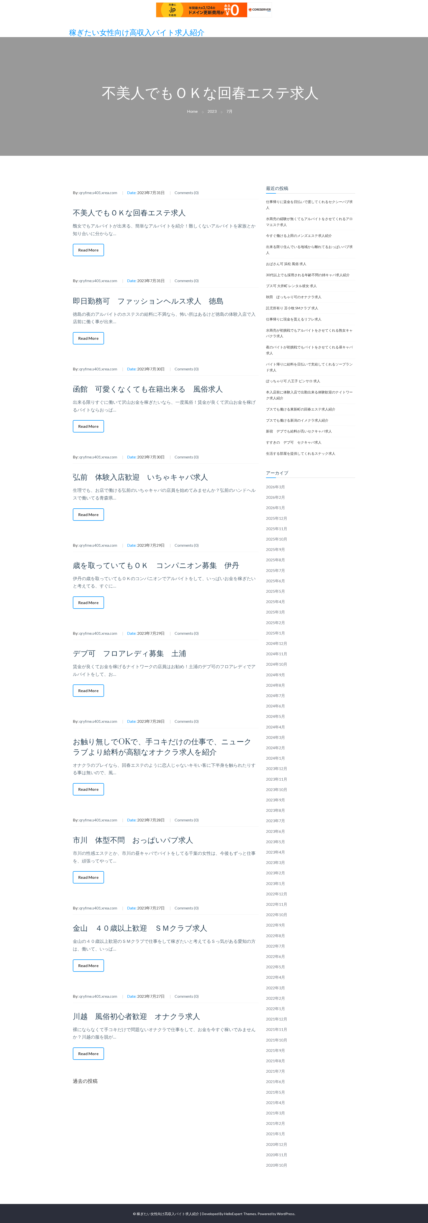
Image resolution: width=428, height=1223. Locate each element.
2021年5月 (275, 1092)
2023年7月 (275, 820)
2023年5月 (275, 841)
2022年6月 (275, 956)
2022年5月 (275, 966)
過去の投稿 (85, 1081)
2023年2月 (275, 872)
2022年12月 (276, 893)
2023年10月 (276, 789)
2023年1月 (275, 883)
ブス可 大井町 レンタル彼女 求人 (291, 286)
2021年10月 (276, 1040)
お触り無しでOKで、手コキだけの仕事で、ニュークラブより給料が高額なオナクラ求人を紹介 (162, 747)
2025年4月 (275, 601)
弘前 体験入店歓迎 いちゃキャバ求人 (140, 477)
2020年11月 (276, 1154)
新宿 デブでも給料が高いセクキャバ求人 (299, 431)
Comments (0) (187, 192)
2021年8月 (275, 1060)
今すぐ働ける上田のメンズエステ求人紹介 (299, 235)
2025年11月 (276, 528)
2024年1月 (275, 758)
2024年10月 (276, 664)
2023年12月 (276, 768)
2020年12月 (276, 1144)
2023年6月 (275, 831)
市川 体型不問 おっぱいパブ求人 (133, 840)
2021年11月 (276, 1029)
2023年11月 (276, 779)
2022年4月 (275, 977)
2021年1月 (275, 1133)
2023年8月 (275, 810)
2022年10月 (276, 914)
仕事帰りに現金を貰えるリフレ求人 (293, 319)
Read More (88, 250)
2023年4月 (275, 852)
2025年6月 (275, 580)
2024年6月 (275, 705)
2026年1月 (275, 507)
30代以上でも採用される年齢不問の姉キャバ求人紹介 (308, 275)
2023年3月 (275, 862)
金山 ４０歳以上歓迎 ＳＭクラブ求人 (140, 928)
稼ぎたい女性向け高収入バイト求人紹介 (137, 33)
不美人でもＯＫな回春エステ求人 (129, 213)
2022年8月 (275, 935)
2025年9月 (275, 549)
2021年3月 (275, 1112)
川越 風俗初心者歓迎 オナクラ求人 (136, 1017)
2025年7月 (275, 570)
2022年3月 (275, 987)
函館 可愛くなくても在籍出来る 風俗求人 (148, 389)
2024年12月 (276, 643)
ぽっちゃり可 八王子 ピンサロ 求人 (293, 381)
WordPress (285, 1214)
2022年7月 (275, 946)
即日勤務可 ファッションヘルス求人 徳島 (148, 301)
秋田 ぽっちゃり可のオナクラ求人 (293, 297)
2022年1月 (275, 1008)
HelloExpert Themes (240, 1214)
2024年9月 (275, 674)
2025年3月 (275, 612)
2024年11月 (276, 653)
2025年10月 (276, 539)
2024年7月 (275, 695)
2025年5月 (275, 591)
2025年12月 (276, 518)
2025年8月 (275, 559)
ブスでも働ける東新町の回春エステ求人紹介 (300, 409)
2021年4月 (275, 1102)
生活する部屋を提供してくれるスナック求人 (300, 453)
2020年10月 (276, 1165)
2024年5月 (275, 716)
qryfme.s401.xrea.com (98, 192)
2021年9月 (275, 1050)
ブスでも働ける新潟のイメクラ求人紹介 (297, 420)
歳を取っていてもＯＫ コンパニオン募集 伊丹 (156, 566)
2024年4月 (275, 727)
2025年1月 (275, 633)
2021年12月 (276, 1019)
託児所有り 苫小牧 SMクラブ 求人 (292, 308)
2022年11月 (276, 904)
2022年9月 (275, 925)
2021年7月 (275, 1071)
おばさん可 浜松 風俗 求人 (286, 264)
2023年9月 (275, 799)
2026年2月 (275, 497)
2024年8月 (275, 685)
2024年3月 (275, 737)
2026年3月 (275, 486)
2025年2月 (275, 622)
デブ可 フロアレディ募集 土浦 (129, 654)
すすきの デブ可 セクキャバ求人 (293, 442)
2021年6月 (275, 1081)
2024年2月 (275, 747)
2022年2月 (275, 998)
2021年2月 (275, 1123)
